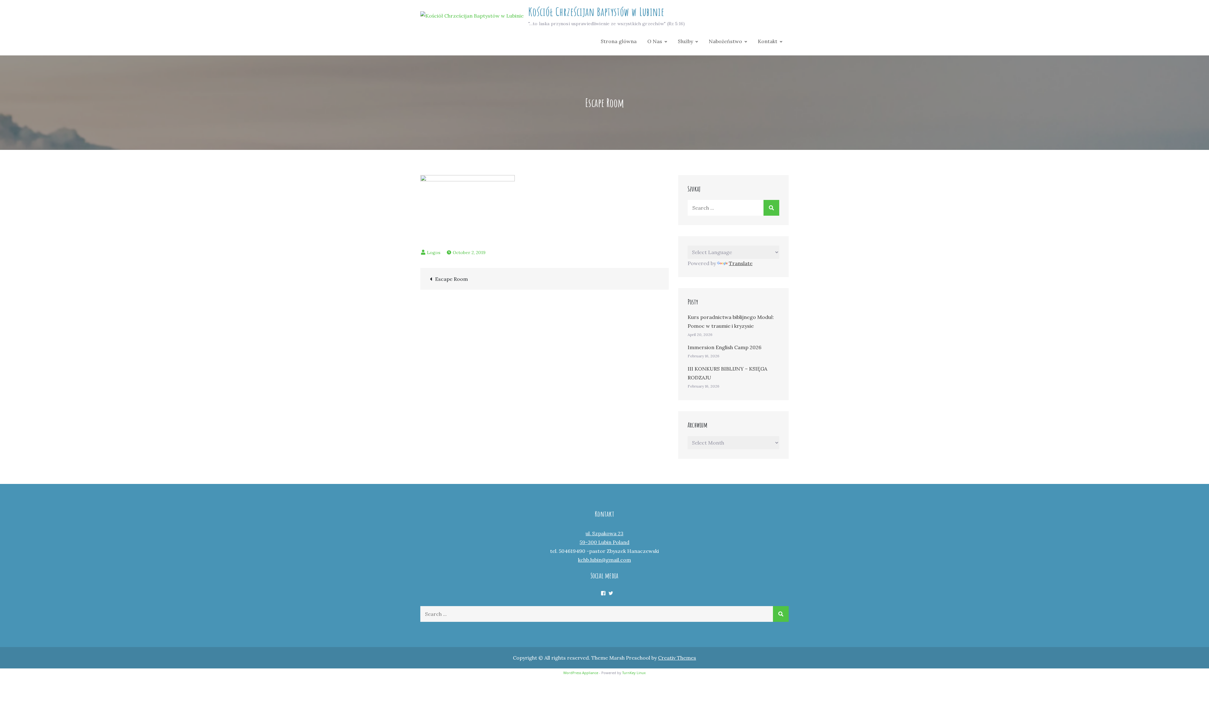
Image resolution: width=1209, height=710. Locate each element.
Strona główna (619, 41)
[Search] (771, 208)
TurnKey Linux (634, 672)
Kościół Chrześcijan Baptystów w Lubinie (596, 11)
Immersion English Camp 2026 (724, 347)
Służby (685, 41)
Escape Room (451, 279)
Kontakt (767, 41)
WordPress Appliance (580, 672)
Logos (433, 252)
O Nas (654, 41)
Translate (740, 263)
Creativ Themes (677, 658)
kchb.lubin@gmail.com (604, 560)
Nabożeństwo (725, 41)
